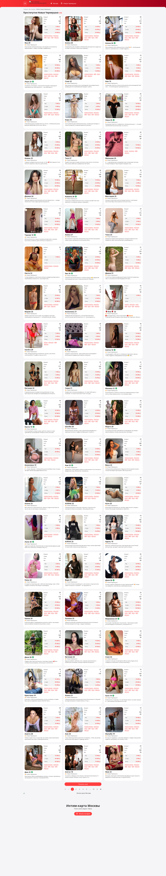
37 (93, 789)
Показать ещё (83, 784)
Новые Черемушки (31, 44)
